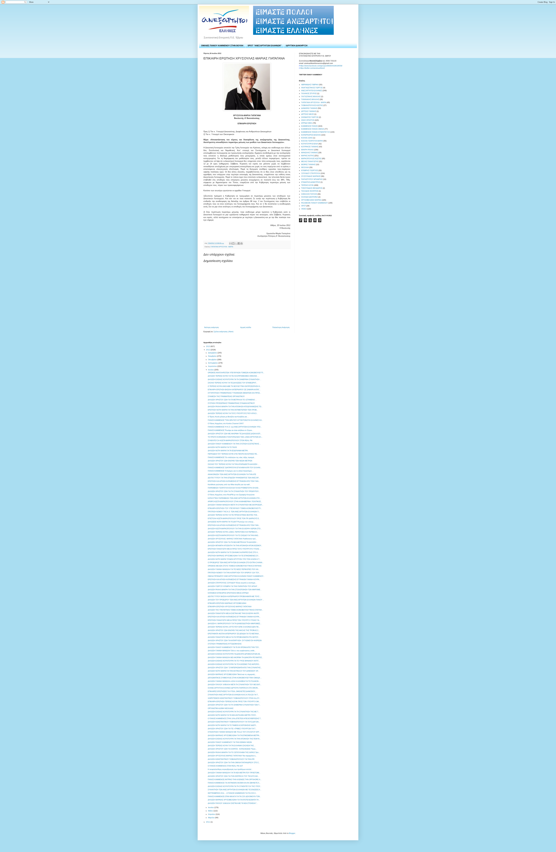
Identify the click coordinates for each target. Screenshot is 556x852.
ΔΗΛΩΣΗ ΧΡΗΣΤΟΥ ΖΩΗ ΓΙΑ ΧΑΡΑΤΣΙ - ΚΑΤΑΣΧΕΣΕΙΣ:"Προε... (232, 749)
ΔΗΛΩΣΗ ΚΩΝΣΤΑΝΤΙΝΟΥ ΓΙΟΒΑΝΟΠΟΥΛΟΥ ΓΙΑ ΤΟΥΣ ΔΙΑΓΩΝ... (234, 722)
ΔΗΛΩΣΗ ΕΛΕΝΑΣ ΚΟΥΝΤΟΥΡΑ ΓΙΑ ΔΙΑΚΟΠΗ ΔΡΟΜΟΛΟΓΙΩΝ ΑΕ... (234, 654)
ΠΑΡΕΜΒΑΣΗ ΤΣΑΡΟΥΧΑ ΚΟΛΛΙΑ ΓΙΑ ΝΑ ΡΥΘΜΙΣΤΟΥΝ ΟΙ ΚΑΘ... (233, 488)
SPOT (303, 206)
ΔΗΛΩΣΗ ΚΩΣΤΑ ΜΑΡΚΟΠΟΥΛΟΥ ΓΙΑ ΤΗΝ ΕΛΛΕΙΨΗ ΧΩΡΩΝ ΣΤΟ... (235, 529)
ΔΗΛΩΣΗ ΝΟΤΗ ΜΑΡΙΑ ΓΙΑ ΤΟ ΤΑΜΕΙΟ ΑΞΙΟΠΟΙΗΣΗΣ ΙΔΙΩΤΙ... (232, 725)
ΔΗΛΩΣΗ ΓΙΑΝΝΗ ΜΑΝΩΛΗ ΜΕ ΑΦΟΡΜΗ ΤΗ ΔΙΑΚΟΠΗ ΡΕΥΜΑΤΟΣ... (235, 657)
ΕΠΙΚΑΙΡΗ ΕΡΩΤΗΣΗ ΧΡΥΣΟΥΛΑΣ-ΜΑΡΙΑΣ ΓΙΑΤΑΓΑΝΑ (230, 607)
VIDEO (304, 209)
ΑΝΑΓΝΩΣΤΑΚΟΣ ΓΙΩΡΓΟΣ (312, 88)
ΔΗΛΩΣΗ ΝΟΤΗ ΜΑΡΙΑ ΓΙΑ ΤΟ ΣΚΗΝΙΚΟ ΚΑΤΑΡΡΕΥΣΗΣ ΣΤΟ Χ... (233, 552)
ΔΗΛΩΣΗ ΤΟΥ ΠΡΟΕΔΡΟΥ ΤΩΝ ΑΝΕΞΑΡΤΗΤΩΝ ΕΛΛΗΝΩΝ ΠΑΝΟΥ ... (236, 600)
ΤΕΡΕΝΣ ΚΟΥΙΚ (307, 185)
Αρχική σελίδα (245, 327)
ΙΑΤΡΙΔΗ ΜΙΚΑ (306, 123)
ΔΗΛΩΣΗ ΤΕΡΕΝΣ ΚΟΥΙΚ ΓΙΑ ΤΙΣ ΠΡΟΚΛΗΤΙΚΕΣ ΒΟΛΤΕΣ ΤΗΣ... (233, 515)
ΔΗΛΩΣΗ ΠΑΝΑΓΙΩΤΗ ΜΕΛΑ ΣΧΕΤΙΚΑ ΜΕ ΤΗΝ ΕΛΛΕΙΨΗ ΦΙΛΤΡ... (234, 613)
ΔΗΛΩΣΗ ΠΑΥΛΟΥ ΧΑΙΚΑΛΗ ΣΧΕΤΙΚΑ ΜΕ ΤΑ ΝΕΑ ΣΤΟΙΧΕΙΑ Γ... (233, 803)
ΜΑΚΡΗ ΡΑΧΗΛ (307, 150)
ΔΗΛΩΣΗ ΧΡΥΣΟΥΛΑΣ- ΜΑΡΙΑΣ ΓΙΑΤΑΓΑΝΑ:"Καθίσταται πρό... (232, 539)
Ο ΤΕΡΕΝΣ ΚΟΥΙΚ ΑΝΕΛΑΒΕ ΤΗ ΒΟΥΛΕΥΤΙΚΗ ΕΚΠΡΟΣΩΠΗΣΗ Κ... (234, 386)
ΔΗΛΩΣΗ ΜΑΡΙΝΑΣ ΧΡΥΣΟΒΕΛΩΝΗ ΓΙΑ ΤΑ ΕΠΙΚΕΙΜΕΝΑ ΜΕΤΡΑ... (234, 735)
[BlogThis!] (233, 243)
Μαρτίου (211, 818)
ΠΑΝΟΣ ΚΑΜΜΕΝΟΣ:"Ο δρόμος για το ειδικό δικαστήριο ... (231, 471)
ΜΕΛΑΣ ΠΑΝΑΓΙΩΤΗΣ (310, 161)
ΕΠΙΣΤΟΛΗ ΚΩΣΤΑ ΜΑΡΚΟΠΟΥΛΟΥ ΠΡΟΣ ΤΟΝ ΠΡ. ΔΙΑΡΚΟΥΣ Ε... (234, 518)
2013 (208, 346)
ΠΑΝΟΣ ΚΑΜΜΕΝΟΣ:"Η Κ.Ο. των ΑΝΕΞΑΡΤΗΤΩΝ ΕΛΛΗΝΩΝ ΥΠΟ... (235, 427)
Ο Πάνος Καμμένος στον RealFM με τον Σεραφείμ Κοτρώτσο (231, 495)
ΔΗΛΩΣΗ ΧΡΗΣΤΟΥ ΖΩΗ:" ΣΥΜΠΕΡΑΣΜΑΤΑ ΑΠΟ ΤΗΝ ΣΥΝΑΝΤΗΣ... (235, 668)
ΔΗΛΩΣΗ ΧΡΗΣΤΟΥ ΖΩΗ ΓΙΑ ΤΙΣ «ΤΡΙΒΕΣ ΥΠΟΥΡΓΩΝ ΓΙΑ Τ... (232, 729)
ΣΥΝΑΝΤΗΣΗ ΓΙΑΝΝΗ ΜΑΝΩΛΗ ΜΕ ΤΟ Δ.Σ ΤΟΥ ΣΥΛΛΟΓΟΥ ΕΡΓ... (234, 732)
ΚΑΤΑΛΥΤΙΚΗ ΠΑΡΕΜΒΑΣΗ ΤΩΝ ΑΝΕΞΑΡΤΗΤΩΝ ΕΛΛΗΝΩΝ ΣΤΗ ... (234, 498)
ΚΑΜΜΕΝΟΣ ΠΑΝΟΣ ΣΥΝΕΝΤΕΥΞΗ (315, 132)
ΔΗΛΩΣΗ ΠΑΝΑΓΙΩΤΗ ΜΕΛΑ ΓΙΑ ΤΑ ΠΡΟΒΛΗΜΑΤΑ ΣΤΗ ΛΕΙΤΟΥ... (233, 637)
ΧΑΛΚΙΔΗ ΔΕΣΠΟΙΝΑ (309, 197)
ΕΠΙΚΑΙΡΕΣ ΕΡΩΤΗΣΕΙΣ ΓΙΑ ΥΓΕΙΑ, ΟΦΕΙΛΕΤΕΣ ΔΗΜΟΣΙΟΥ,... (232, 691)
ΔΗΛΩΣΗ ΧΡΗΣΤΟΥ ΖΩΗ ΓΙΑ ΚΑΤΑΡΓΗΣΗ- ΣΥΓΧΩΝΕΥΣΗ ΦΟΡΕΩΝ (235, 641)
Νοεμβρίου (212, 356)
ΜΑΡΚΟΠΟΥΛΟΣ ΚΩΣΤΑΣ (311, 159)
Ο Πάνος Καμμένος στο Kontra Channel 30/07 (226, 424)
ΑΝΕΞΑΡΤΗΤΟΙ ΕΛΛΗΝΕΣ (311, 91)
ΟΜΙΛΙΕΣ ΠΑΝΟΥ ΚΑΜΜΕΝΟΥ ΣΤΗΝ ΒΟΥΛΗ (222, 45)
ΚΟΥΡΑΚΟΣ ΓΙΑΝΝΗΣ (309, 147)
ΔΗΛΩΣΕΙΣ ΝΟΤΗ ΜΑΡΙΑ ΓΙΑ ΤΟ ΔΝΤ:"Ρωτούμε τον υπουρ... (231, 522)
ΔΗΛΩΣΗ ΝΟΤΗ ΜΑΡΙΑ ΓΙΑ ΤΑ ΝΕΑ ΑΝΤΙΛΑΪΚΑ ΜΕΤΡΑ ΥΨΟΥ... (232, 715)
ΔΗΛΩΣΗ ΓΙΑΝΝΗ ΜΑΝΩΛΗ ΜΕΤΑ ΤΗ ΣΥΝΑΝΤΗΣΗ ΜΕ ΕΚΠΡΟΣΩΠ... (235, 505)
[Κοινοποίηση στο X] (236, 243)
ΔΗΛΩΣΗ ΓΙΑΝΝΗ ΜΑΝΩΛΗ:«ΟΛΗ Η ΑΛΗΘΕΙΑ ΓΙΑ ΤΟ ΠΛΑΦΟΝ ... (234, 681)
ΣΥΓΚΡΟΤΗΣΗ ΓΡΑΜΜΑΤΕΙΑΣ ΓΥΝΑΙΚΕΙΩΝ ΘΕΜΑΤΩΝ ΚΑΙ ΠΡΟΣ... (234, 393)
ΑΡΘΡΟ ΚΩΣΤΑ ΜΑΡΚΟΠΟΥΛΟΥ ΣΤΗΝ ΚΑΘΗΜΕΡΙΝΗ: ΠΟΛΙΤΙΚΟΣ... (235, 502)
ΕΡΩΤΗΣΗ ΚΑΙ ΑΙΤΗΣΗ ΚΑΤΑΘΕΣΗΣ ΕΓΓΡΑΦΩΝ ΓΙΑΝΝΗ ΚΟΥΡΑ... (234, 579)
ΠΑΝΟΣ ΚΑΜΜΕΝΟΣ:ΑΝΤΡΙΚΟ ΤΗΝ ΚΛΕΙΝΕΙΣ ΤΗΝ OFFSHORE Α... (234, 780)
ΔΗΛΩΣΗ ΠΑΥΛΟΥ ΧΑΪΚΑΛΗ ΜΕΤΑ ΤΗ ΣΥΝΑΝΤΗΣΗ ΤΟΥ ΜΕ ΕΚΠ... (234, 685)
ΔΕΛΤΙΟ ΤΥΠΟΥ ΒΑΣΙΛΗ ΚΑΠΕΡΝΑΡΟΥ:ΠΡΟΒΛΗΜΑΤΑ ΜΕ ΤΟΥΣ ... (234, 596)
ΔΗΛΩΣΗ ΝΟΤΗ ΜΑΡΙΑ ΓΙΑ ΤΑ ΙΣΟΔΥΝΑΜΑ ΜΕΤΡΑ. (228, 451)
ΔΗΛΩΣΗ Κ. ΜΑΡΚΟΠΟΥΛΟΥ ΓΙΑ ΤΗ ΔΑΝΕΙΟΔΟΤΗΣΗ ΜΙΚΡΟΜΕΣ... (234, 624)
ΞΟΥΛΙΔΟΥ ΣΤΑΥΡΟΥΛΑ (310, 173)
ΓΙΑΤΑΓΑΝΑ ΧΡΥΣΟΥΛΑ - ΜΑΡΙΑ (222, 247)
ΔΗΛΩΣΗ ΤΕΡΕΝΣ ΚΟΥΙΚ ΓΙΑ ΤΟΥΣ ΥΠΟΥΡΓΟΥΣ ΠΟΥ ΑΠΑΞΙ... (233, 413)
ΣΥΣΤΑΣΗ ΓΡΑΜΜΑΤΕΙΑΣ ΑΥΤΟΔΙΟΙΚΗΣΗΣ (225, 644)
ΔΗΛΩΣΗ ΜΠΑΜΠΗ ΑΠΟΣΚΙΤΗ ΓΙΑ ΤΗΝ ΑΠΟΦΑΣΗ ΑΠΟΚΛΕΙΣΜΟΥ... (235, 546)
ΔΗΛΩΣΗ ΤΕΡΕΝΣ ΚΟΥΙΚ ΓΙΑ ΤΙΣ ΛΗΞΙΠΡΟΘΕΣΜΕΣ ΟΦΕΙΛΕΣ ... (233, 376)
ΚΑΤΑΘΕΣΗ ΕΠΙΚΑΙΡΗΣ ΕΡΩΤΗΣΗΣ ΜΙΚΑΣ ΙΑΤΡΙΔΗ (228, 593)
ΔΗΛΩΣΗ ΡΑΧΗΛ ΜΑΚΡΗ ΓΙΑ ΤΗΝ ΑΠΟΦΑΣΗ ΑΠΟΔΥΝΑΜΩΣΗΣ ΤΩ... (235, 407)
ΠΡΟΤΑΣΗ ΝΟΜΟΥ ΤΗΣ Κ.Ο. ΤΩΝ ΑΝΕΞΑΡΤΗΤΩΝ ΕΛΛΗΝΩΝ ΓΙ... (234, 512)
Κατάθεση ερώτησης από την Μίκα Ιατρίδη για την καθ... (229, 485)
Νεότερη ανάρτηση (211, 327)
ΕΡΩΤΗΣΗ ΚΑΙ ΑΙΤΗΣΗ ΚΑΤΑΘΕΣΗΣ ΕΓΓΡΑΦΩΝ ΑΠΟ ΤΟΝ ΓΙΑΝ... (234, 481)
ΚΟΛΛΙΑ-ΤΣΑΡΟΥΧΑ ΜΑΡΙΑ (312, 141)
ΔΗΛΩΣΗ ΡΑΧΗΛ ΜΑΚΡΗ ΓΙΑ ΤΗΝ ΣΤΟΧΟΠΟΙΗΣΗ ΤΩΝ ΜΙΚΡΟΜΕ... (234, 590)
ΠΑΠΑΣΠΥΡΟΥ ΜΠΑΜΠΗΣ (312, 179)
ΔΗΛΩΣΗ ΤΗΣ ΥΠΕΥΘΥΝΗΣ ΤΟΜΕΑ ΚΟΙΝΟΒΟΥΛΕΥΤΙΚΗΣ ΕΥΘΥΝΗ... (235, 610)
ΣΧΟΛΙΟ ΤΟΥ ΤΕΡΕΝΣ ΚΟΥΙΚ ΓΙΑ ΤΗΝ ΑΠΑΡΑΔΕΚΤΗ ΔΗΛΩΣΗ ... (233, 464)
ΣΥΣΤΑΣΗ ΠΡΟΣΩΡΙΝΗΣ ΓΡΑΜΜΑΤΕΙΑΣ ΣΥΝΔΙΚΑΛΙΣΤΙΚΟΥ (231, 403)
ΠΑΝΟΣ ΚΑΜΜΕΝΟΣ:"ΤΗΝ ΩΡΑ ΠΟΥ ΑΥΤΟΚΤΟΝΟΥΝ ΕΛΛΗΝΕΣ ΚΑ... (235, 420)
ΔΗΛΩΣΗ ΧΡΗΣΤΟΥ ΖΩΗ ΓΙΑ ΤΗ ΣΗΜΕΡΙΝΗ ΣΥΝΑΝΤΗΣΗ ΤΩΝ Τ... (234, 705)
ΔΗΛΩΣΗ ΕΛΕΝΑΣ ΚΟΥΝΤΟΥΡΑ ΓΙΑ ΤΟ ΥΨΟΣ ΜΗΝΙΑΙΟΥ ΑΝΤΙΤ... (234, 661)
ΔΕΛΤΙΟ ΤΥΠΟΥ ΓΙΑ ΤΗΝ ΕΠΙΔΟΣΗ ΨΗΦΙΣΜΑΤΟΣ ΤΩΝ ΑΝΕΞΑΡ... (234, 478)
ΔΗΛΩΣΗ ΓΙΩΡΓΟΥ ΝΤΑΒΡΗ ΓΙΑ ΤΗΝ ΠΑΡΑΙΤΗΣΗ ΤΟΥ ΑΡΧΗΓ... (233, 586)
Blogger (292, 833)
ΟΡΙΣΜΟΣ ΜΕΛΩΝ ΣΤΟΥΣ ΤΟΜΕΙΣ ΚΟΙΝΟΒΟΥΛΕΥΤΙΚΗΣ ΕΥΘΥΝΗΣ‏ (234, 566)
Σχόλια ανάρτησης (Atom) (223, 332)
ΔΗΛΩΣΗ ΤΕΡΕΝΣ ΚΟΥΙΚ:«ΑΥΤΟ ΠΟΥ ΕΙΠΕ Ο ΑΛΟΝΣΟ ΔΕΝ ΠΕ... (234, 627)
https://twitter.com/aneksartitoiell (312, 68)
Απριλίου (212, 814)
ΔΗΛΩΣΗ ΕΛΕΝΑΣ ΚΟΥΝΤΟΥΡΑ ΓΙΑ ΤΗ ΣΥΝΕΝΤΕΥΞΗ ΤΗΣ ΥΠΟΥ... (234, 786)
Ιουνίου (211, 807)
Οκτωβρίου (212, 360)
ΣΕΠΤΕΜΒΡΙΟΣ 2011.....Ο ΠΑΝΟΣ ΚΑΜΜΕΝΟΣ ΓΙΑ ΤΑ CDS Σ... (232, 793)
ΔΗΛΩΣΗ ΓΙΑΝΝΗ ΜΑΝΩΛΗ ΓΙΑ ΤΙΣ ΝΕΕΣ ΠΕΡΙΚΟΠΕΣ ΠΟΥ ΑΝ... (234, 569)
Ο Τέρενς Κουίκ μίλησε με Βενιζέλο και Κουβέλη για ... (228, 417)
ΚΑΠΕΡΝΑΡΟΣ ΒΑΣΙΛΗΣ (311, 135)
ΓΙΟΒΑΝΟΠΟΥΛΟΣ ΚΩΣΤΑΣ (312, 105)
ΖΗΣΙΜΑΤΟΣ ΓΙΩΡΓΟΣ (309, 117)
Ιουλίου (211, 370)
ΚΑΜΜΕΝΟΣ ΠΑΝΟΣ (309, 126)
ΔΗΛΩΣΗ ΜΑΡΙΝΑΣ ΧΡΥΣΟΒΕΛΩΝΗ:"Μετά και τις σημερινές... (232, 674)
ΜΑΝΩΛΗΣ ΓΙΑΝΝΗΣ (309, 153)
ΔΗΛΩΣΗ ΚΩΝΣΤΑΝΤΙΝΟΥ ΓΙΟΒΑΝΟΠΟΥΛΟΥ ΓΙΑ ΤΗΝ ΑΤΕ (231, 759)
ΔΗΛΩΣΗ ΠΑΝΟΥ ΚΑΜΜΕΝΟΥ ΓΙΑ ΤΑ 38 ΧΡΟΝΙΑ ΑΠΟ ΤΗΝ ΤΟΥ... (234, 647)
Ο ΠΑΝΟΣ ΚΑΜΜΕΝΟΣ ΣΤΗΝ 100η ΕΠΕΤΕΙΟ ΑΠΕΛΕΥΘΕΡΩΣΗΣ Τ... (235, 718)
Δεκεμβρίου (212, 353)
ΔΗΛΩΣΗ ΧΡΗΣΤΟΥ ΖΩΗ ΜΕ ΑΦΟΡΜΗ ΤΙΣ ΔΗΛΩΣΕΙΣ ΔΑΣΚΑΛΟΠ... (234, 434)
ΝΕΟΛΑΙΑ (305, 167)
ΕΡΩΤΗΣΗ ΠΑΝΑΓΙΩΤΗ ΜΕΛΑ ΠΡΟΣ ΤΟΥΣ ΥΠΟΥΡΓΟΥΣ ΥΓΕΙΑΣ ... (234, 549)
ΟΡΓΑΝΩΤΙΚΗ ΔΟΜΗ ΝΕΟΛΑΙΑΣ (220, 708)
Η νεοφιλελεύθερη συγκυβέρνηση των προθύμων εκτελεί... (230, 769)
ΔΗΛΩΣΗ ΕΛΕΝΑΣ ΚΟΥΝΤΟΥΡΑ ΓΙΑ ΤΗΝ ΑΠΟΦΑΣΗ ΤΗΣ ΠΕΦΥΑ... (234, 739)
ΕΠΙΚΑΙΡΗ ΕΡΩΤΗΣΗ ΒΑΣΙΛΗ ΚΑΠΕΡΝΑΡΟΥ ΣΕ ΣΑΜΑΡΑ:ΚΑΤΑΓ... (234, 390)
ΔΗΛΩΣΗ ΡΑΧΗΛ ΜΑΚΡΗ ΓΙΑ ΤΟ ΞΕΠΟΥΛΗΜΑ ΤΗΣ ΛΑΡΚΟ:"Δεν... (234, 752)
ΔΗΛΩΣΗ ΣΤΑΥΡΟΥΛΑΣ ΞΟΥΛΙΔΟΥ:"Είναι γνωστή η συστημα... (232, 583)
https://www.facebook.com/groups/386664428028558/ (321, 66)
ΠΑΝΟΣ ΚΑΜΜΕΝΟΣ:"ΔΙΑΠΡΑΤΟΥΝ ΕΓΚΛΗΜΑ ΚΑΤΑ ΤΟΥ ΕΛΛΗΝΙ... (234, 468)
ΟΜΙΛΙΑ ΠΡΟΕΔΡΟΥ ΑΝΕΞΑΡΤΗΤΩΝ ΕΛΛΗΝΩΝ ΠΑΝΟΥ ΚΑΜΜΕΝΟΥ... (236, 576)
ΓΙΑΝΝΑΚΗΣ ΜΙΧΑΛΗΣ (310, 99)
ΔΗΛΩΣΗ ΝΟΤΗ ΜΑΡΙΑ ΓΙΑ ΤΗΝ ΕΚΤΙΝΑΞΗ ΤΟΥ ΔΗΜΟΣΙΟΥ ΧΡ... (233, 671)
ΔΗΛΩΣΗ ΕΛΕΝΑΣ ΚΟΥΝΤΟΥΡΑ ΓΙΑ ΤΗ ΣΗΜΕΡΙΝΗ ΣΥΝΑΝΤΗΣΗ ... (234, 379)
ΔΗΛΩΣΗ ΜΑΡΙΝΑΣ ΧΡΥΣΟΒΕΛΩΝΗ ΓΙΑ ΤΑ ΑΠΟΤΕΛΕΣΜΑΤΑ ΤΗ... (234, 800)
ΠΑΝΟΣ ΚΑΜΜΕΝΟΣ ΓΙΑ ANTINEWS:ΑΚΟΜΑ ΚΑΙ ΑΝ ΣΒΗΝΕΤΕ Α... (234, 783)
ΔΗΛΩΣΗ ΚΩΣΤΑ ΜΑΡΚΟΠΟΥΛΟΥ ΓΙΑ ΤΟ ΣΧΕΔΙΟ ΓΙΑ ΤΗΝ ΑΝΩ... (233, 535)
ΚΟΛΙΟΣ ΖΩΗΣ (307, 138)
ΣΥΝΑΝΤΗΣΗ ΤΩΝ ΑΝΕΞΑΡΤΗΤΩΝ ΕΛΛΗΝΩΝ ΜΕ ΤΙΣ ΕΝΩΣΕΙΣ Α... (234, 790)
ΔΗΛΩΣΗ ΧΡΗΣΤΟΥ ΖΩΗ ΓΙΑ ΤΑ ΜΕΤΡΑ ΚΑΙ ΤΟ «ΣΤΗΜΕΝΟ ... (232, 400)
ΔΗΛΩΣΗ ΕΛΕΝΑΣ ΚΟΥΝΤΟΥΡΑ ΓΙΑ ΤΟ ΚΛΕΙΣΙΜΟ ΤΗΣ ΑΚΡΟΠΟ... (234, 664)
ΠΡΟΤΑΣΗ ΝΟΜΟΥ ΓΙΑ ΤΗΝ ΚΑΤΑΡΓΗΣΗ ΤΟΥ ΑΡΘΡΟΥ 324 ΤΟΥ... (234, 573)
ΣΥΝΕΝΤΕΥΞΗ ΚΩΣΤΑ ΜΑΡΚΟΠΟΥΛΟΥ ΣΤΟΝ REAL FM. (230, 440)
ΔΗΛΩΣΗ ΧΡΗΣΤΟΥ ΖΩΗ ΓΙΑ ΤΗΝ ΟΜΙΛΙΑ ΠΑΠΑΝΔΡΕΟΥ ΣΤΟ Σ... (234, 763)
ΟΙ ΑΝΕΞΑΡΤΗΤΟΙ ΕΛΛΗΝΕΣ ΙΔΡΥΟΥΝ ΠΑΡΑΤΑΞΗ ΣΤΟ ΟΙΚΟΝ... (233, 688)
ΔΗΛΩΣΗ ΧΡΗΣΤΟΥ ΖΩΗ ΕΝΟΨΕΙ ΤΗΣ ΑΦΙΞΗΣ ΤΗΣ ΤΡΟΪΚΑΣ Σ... (234, 630)
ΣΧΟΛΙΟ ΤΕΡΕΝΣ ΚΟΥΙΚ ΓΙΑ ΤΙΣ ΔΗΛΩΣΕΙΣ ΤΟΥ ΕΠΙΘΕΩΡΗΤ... (232, 383)
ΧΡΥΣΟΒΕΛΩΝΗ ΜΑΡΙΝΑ (311, 200)
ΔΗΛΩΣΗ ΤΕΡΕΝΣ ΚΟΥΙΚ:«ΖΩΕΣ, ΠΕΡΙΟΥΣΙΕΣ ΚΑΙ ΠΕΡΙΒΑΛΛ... (233, 532)
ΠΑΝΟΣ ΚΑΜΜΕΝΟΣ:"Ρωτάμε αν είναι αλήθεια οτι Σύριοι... (230, 430)
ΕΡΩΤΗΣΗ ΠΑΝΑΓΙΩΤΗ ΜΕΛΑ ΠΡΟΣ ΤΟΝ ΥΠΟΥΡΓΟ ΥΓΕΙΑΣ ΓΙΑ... (234, 620)
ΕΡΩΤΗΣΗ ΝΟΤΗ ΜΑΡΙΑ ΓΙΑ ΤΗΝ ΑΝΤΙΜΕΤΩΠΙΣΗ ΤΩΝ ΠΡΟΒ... (233, 410)
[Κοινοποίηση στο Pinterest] (241, 243)
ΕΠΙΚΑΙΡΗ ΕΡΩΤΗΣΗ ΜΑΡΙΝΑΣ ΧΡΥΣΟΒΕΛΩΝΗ (227, 603)
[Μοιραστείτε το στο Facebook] (238, 243)
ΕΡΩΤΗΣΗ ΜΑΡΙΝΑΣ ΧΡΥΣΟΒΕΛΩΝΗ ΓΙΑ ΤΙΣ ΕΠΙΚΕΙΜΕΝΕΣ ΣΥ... (233, 556)
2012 (208, 350)
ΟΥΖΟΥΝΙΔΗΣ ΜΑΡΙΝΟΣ (311, 176)
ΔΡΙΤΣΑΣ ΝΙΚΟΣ (307, 114)
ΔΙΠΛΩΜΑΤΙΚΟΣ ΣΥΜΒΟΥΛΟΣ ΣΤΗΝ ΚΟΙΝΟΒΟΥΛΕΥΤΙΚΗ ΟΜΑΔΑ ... (235, 678)
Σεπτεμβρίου (213, 363)
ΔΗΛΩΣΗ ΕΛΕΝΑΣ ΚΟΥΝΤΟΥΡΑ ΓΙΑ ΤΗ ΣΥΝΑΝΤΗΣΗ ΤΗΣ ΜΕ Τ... (233, 712)
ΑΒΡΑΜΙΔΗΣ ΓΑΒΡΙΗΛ (310, 85)
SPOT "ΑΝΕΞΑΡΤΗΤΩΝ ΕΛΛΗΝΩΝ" (264, 45)
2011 (208, 822)
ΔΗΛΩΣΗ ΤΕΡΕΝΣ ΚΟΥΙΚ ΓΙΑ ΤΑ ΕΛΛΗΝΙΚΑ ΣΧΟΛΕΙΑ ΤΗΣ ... (231, 746)
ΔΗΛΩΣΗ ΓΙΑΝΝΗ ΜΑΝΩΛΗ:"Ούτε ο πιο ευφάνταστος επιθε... (232, 651)
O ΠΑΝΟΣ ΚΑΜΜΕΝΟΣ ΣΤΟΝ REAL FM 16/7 (225, 766)
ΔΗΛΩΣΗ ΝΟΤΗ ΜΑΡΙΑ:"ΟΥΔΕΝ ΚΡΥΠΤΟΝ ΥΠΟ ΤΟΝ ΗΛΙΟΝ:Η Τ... (234, 559)
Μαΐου (210, 811)
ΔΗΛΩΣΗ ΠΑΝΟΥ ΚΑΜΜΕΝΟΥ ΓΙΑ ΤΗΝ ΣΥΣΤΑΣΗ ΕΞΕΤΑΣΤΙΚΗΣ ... (234, 444)
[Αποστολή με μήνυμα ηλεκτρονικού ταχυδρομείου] (230, 243)
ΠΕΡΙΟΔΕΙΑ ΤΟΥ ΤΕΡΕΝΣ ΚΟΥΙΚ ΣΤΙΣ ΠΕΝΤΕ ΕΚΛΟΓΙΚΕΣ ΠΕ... (233, 454)
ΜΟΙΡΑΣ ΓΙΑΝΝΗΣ (308, 165)
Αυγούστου (212, 366)
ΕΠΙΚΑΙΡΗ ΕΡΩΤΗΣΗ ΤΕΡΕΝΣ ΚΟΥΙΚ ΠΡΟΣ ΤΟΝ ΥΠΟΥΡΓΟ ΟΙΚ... (234, 702)
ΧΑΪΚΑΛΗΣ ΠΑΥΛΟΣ (309, 194)
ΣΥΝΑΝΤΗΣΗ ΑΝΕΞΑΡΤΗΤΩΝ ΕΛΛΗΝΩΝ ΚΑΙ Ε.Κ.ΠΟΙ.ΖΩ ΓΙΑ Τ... (233, 695)
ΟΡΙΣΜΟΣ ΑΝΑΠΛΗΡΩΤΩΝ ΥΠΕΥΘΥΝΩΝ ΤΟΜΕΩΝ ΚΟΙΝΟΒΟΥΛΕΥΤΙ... (236, 373)
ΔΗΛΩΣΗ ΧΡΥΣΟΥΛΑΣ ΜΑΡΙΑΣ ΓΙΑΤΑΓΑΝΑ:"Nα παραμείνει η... (232, 756)
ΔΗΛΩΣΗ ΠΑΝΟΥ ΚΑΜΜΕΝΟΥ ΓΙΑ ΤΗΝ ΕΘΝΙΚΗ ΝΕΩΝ (230, 742)
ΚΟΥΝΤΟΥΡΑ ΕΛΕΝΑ (309, 144)
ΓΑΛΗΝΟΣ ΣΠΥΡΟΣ (309, 93)
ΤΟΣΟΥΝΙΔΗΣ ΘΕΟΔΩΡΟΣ (311, 188)
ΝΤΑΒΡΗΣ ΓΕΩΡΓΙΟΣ (309, 170)
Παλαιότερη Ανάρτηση (281, 327)
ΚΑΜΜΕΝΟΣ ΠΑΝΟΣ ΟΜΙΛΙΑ (312, 129)
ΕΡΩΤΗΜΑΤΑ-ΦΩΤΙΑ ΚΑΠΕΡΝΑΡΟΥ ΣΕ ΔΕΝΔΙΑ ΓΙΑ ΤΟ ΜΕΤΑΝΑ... (234, 634)
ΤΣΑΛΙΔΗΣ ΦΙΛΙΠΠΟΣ (309, 191)
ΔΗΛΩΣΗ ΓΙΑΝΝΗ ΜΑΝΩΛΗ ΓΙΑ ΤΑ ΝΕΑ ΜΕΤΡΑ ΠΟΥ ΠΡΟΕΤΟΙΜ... (234, 773)
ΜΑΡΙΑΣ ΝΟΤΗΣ (307, 156)
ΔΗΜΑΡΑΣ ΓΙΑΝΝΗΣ (309, 108)
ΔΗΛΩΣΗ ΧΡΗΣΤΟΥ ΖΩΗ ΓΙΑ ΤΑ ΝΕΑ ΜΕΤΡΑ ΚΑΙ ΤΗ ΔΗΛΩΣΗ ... (233, 542)
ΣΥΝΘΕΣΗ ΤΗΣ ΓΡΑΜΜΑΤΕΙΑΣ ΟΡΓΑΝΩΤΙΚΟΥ (226, 396)
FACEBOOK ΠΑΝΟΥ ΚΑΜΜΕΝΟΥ (314, 203)
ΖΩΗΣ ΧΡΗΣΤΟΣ (307, 120)
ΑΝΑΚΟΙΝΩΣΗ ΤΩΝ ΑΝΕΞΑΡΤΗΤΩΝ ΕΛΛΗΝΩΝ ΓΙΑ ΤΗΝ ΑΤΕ (232, 474)
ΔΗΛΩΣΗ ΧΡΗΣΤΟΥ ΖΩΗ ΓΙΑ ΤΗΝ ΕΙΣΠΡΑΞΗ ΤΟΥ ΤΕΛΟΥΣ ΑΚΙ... (233, 776)
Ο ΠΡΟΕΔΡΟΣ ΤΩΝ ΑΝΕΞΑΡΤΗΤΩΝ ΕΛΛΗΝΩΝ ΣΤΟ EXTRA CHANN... (236, 563)
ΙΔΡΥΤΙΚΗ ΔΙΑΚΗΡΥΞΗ (296, 45)
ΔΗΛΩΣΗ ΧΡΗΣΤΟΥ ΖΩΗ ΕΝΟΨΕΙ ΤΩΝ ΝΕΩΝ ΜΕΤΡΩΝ (230, 461)
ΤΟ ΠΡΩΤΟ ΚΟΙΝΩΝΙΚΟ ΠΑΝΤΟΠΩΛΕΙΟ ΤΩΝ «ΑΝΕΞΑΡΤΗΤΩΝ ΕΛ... (235, 437)
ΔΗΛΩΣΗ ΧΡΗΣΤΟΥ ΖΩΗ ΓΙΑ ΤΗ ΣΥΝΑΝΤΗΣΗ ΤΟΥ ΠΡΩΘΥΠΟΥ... (234, 491)
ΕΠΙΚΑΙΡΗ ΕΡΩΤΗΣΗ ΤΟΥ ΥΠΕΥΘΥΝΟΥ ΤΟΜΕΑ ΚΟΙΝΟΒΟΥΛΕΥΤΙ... (235, 508)
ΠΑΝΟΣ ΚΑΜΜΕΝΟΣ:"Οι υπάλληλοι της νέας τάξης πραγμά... (231, 457)
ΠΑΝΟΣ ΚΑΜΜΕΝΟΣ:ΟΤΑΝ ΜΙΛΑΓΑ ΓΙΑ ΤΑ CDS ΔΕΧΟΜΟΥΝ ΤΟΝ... (234, 796)
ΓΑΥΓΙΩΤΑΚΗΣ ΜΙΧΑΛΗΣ (311, 97)
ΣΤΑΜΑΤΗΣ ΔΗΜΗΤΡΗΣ (310, 182)
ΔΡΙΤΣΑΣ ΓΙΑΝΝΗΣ (308, 111)
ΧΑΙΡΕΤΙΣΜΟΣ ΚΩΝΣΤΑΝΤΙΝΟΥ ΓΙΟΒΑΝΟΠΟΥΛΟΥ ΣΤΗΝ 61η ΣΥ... (234, 698)
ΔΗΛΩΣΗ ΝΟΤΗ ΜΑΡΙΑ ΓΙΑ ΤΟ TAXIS (222, 447)
